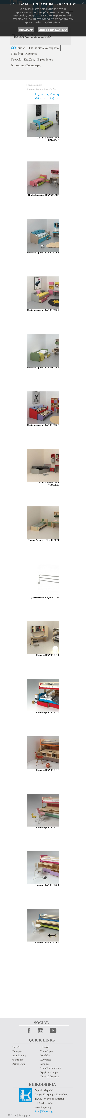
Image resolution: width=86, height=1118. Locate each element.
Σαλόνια (44, 1046)
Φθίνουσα (41, 98)
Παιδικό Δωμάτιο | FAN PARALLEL (48, 484)
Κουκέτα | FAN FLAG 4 (47, 828)
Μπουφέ (44, 1063)
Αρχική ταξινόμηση (47, 94)
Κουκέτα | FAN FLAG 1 (47, 655)
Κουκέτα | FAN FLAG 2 (47, 713)
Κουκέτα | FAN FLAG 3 (47, 770)
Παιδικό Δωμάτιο (49, 1076)
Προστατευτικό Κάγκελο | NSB (44, 598)
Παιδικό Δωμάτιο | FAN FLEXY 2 (43, 310)
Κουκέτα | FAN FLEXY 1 (47, 885)
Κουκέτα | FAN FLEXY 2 (47, 943)
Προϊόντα (30, 89)
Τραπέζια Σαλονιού (50, 1068)
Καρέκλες (45, 1055)
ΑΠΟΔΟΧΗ (26, 29)
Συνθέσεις (45, 1059)
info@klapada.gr (44, 1111)
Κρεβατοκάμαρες (49, 1072)
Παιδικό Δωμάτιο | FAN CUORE (43, 195)
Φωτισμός (17, 1059)
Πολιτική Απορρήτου (19, 1115)
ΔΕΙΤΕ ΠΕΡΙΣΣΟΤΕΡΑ (53, 29)
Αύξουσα (54, 98)
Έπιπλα (38, 89)
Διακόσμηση (19, 1055)
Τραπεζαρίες (46, 1051)
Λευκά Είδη (18, 1063)
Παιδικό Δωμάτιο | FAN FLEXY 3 (43, 425)
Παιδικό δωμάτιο (50, 89)
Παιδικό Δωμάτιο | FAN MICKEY (43, 368)
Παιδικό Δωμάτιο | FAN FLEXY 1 (43, 253)
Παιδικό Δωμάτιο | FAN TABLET (43, 540)
